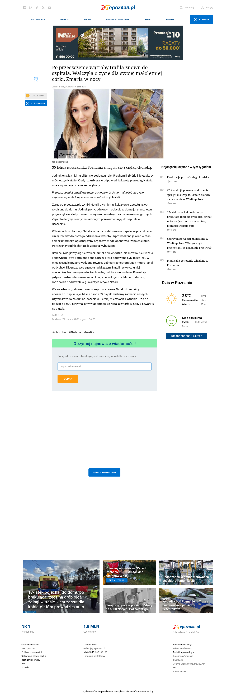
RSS (23, 663)
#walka (89, 332)
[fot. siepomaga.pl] (104, 123)
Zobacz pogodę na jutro (186, 336)
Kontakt (204, 19)
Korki (148, 19)
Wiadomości (38, 19)
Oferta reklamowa (30, 644)
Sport (87, 19)
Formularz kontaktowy (94, 656)
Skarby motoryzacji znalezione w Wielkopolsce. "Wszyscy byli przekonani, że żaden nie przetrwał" (189, 243)
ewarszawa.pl (114, 691)
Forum (170, 19)
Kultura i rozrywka (118, 19)
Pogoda (64, 19)
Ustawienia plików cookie (33, 656)
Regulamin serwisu (30, 659)
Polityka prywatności (31, 652)
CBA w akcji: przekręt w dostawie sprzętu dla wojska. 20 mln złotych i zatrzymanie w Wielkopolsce (189, 195)
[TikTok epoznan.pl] (37, 7)
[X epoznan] (43, 7)
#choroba (59, 332)
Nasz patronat (28, 648)
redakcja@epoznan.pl (94, 648)
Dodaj (68, 378)
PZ (61, 315)
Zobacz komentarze (104, 472)
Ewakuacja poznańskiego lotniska (188, 177)
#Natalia (75, 332)
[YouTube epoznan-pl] (49, 7)
